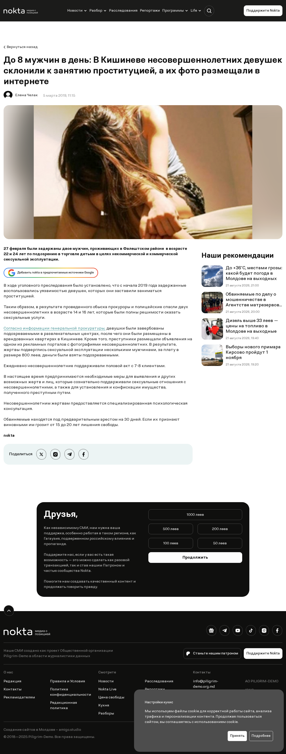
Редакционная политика (63, 705)
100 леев (170, 543)
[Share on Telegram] (69, 454)
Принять (237, 736)
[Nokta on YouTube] (237, 631)
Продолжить (195, 558)
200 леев (220, 529)
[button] (209, 11)
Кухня (103, 705)
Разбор (95, 11)
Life (194, 11)
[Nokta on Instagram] (264, 631)
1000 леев (195, 515)
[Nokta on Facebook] (277, 631)
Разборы (106, 713)
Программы (173, 11)
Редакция (12, 681)
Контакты (13, 689)
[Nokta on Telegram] (224, 631)
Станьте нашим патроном (215, 653)
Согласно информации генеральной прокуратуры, (54, 329)
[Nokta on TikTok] (251, 631)
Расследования (123, 11)
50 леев (220, 543)
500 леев (171, 529)
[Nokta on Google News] (211, 631)
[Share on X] (41, 454)
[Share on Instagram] (55, 454)
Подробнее (261, 736)
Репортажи (150, 11)
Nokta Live (107, 689)
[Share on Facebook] (83, 454)
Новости (75, 11)
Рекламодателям (19, 697)
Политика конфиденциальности (70, 692)
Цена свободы (111, 697)
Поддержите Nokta (263, 11)
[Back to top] (9, 611)
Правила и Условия (67, 681)
